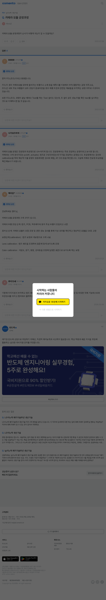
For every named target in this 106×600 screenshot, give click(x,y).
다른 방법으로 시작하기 (52, 309)
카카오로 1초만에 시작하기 (54, 302)
